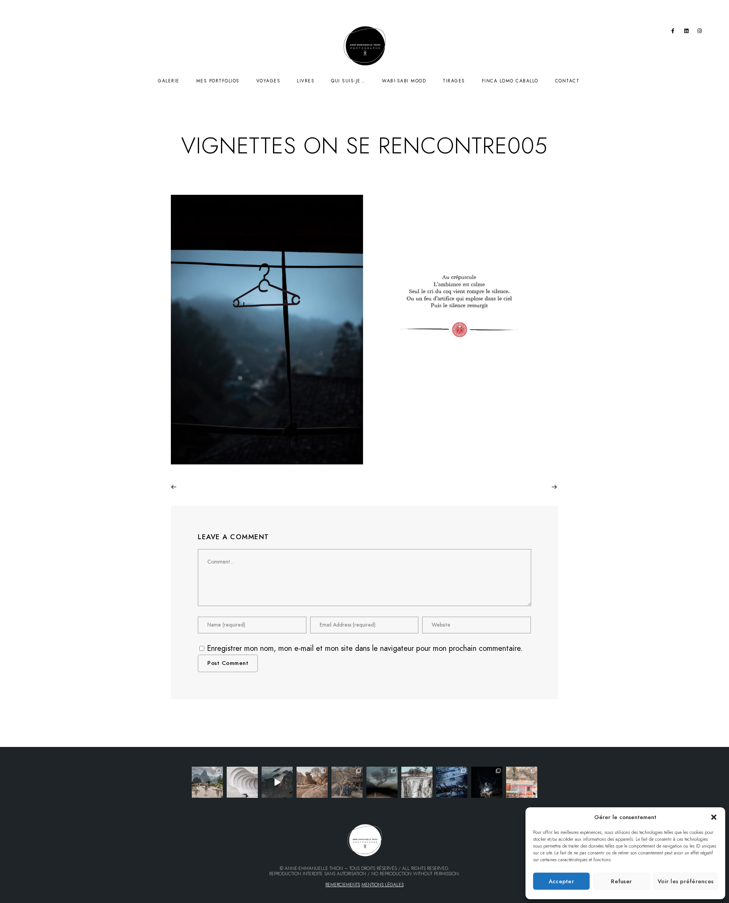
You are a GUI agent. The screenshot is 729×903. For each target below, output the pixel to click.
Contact (567, 81)
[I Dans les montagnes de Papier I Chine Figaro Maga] (207, 782)
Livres (305, 81)
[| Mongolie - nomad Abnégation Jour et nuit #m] (486, 782)
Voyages (268, 81)
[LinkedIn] (686, 32)
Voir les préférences (685, 881)
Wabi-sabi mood (404, 81)
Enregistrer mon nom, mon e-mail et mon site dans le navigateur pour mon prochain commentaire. (365, 648)
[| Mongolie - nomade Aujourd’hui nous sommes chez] (312, 782)
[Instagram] (700, 32)
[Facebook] (673, 32)
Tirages (454, 81)
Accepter (561, 881)
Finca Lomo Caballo (510, 81)
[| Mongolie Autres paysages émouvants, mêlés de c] (416, 782)
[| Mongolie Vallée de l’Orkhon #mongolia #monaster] (521, 782)
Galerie (169, 81)
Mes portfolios (218, 81)
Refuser (621, 881)
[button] (714, 817)
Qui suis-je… (348, 81)
